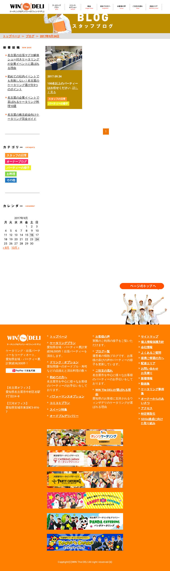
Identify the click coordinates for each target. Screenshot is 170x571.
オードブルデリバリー (64, 416)
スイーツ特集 (58, 409)
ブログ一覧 (102, 351)
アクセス (147, 408)
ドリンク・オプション (64, 362)
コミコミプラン (60, 403)
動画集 (145, 383)
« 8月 (6, 247)
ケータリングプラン (63, 343)
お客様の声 (102, 336)
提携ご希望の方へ (152, 358)
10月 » (15, 247)
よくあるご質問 (151, 352)
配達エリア (148, 363)
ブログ (30, 36)
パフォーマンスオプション (67, 396)
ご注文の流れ (104, 370)
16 (31, 235)
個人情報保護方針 (152, 342)
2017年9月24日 (49, 36)
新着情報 (147, 378)
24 (37, 239)
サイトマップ (149, 336)
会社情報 (147, 347)
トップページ (11, 36)
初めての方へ (58, 377)
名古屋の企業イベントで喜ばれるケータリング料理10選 (23, 102)
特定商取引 (148, 413)
